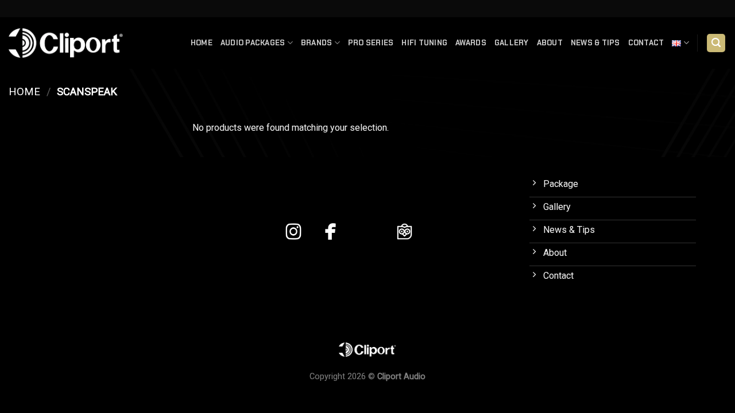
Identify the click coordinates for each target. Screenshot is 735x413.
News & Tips (595, 43)
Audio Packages (252, 43)
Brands (316, 43)
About (550, 43)
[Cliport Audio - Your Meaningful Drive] (66, 42)
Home (201, 43)
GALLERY (511, 43)
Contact (646, 43)
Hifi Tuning (424, 43)
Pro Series (371, 43)
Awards (470, 43)
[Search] (716, 43)
